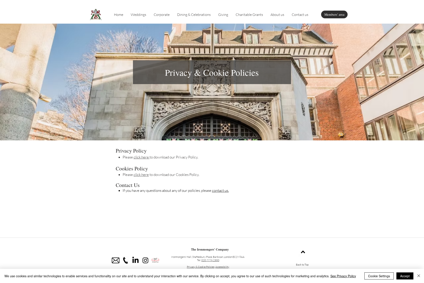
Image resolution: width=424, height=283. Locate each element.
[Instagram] (145, 260)
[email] (115, 260)
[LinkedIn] (135, 260)
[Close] (418, 275)
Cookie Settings (379, 276)
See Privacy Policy (343, 276)
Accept (405, 276)
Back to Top (302, 264)
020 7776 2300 (210, 260)
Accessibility (222, 266)
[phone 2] (125, 260)
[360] (155, 260)
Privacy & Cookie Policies (200, 266)
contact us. (220, 190)
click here (142, 157)
